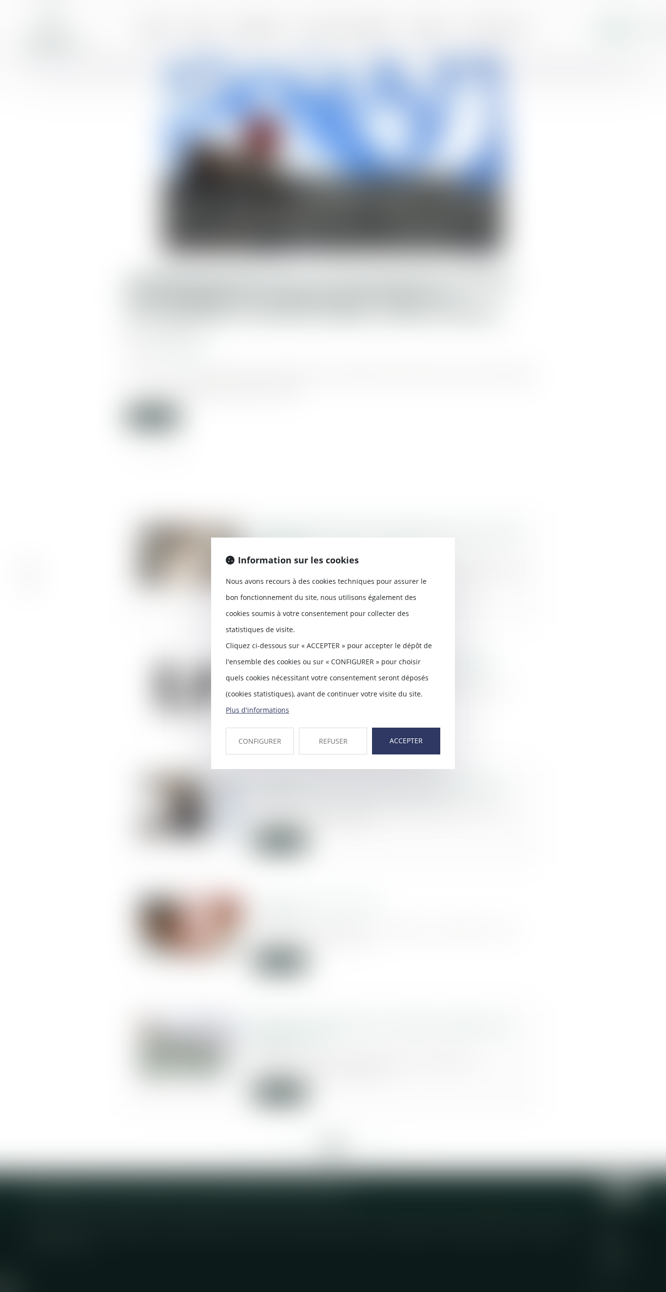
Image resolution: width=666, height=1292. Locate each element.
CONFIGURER (259, 741)
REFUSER (333, 741)
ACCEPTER (406, 740)
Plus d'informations (257, 709)
